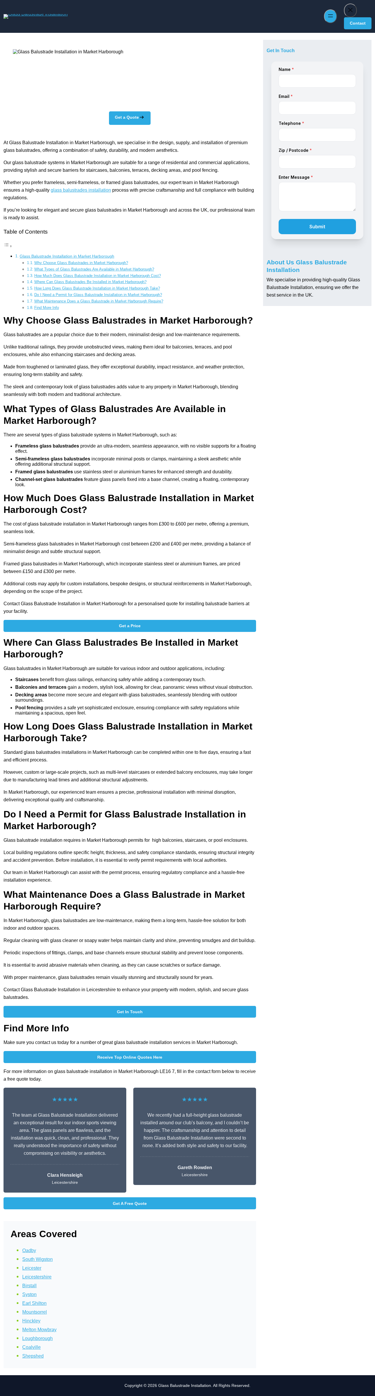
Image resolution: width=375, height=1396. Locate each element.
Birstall (29, 1285)
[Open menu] (330, 16)
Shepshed (33, 1356)
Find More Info (46, 307)
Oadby (29, 1250)
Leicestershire (37, 1276)
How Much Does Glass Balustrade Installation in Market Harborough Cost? (97, 275)
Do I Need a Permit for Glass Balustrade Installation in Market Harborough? (98, 295)
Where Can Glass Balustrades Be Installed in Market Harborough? (90, 282)
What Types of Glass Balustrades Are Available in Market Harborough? (94, 269)
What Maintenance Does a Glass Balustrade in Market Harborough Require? (98, 301)
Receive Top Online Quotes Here (129, 1057)
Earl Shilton (34, 1303)
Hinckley (31, 1320)
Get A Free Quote (130, 1203)
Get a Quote (127, 117)
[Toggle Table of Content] (8, 246)
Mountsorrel (34, 1312)
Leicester (31, 1268)
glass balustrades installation (81, 190)
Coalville (31, 1347)
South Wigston (37, 1259)
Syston (29, 1294)
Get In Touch (130, 1011)
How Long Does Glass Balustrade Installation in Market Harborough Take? (97, 288)
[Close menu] (350, 10)
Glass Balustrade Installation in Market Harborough (67, 256)
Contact (358, 23)
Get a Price (130, 625)
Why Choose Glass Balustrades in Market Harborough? (81, 263)
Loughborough (37, 1338)
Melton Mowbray (39, 1329)
